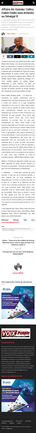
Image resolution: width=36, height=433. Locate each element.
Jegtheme (9, 428)
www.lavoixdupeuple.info (10, 222)
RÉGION (12, 423)
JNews (7, 426)
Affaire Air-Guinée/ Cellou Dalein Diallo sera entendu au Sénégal (16, 229)
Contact (19, 423)
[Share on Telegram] (31, 56)
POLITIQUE (28, 421)
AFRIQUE (3, 423)
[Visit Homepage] (18, 3)
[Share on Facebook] (10, 56)
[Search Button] (34, 3)
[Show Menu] (2, 3)
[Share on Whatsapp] (24, 56)
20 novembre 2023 (24, 33)
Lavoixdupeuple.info (7, 421)
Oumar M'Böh (11, 33)
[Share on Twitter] (17, 56)
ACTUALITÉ (19, 421)
